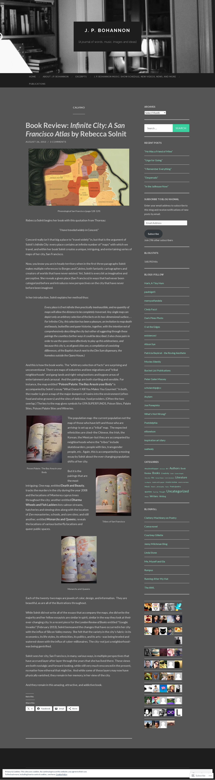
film (152, 478)
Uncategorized (177, 491)
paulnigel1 (150, 291)
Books (156, 473)
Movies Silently (152, 361)
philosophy (160, 487)
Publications (37, 84)
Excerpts (81, 76)
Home (32, 76)
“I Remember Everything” (158, 168)
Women (147, 496)
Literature (181, 477)
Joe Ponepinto (152, 405)
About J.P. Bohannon (56, 76)
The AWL (149, 587)
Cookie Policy (61, 774)
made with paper (158, 482)
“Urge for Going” (153, 160)
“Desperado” (151, 177)
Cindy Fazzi (150, 309)
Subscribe (153, 233)
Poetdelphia (150, 422)
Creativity (165, 473)
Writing (162, 496)
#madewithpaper (152, 468)
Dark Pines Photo (153, 317)
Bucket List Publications (157, 370)
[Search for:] (166, 128)
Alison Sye (149, 344)
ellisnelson (150, 431)
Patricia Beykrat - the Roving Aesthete (165, 352)
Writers (154, 496)
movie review (171, 482)
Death (172, 473)
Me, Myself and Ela (154, 561)
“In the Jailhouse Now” (156, 186)
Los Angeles (148, 482)
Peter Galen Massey (155, 379)
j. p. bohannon (107, 30)
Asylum (148, 396)
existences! (150, 335)
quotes (148, 491)
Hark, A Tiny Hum (154, 283)
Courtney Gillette (153, 535)
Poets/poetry (175, 486)
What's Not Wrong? (155, 413)
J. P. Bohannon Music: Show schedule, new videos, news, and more (135, 76)
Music (147, 486)
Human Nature (159, 478)
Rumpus (148, 570)
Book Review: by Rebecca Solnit (76, 129)
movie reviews (183, 482)
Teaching (155, 492)
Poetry (167, 487)
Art (167, 469)
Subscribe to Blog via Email (161, 199)
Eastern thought (179, 473)
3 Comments (58, 141)
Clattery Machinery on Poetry (160, 517)
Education (147, 478)
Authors (175, 468)
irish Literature (169, 478)
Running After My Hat (156, 578)
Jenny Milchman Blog (155, 543)
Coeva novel (151, 526)
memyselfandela (153, 300)
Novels (153, 487)
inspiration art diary (154, 440)
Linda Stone (150, 552)
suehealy (149, 448)
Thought (162, 492)
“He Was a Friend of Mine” (158, 151)
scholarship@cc (152, 387)
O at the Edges (152, 326)
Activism (162, 469)
